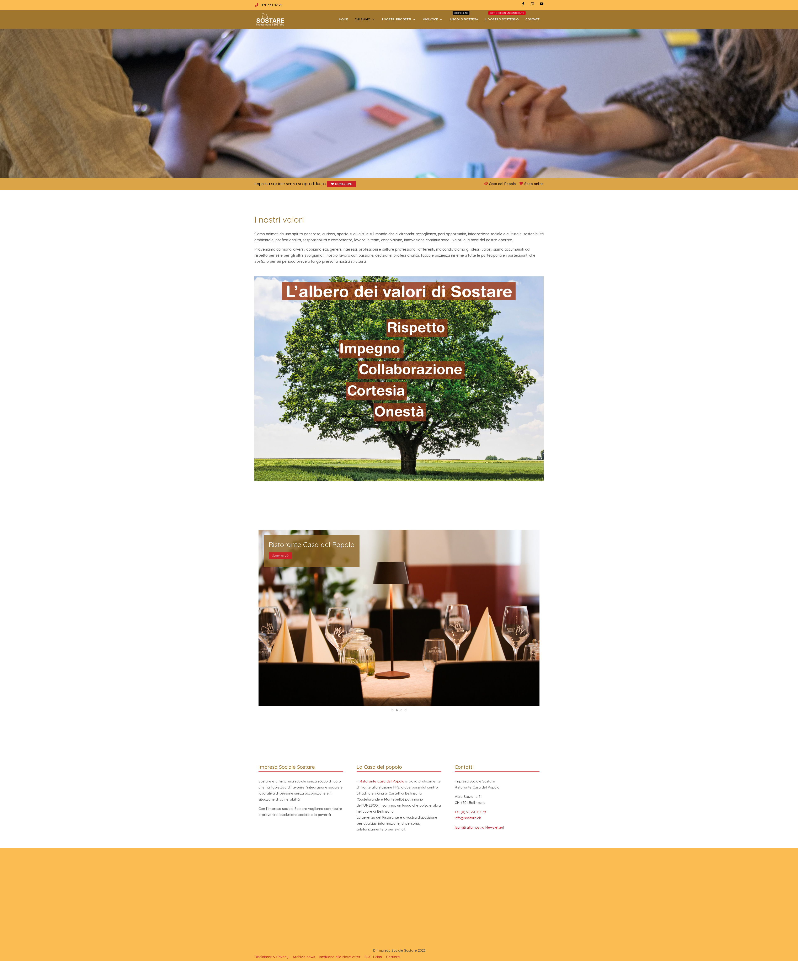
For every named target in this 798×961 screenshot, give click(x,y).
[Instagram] (532, 4)
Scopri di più (280, 554)
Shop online (533, 183)
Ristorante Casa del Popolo (382, 781)
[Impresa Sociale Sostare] (270, 19)
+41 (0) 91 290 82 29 (470, 812)
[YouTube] (541, 4)
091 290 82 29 (271, 5)
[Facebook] (523, 4)
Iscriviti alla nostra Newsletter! (479, 827)
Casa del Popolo (502, 183)
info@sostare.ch (468, 818)
